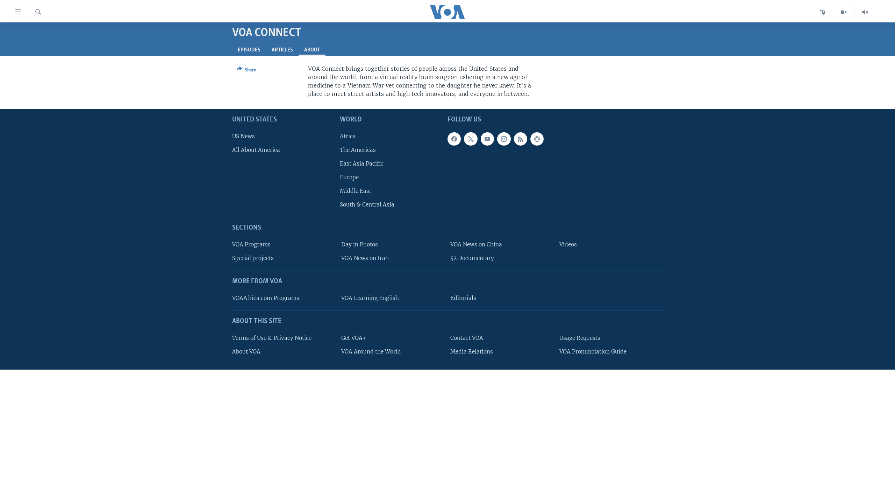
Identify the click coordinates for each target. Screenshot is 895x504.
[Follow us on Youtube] (487, 139)
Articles (282, 50)
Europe (349, 177)
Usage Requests (579, 338)
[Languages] (822, 12)
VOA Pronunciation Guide (592, 351)
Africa (348, 136)
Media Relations (471, 351)
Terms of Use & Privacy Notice (272, 338)
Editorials (463, 298)
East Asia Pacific (362, 163)
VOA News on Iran (365, 258)
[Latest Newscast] (864, 12)
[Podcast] (537, 139)
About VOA (246, 351)
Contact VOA (466, 338)
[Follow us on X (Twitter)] (470, 139)
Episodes (249, 50)
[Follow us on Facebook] (454, 139)
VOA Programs (251, 244)
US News (243, 136)
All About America (256, 150)
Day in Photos (359, 244)
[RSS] (520, 139)
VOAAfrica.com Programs (265, 298)
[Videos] (843, 12)
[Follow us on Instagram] (503, 139)
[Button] (246, 71)
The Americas (358, 150)
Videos (568, 244)
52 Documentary (472, 258)
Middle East (355, 191)
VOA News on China (476, 244)
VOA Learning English (370, 298)
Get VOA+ (353, 338)
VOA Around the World (371, 351)
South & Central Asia (367, 205)
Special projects (253, 258)
